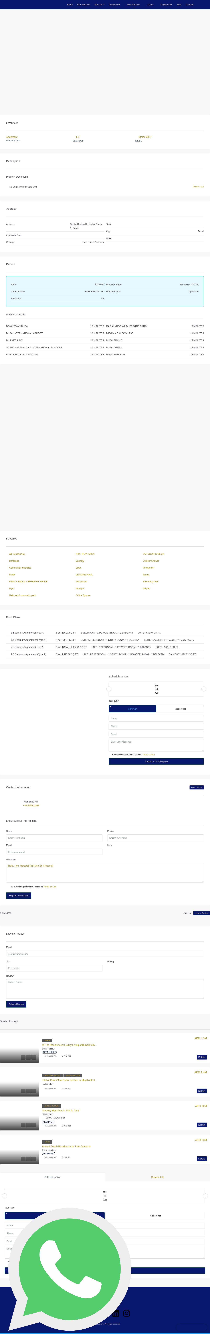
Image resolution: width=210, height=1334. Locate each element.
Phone (110, 831)
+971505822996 (31, 805)
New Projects (133, 4)
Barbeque (14, 560)
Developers (114, 4)
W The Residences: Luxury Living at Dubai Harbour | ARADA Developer (81, 1045)
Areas (150, 4)
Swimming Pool (150, 581)
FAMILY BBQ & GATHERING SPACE (28, 581)
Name (9, 831)
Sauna (146, 574)
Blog (179, 4)
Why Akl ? (99, 4)
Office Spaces (83, 595)
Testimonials (166, 4)
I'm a (109, 845)
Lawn (78, 567)
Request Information (19, 895)
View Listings (196, 787)
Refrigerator (148, 567)
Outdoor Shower (151, 560)
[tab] (52, 1177)
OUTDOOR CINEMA (153, 554)
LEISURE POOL (84, 574)
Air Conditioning (17, 554)
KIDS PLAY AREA (85, 554)
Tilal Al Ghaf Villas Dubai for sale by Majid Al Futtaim (70, 1080)
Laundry (80, 560)
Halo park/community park (22, 595)
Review (10, 976)
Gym (11, 588)
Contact (189, 4)
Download (198, 187)
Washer (146, 588)
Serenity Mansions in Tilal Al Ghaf (60, 1110)
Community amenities (20, 567)
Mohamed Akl (50, 1056)
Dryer (12, 574)
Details (201, 1057)
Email (9, 845)
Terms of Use (149, 754)
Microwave (81, 581)
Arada (47, 1040)
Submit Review (16, 1004)
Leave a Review (201, 913)
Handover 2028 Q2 (53, 1075)
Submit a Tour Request (156, 761)
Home (70, 4)
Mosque (80, 588)
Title (8, 961)
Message (11, 859)
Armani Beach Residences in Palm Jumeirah (66, 1146)
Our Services (83, 4)
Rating (110, 961)
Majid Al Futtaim (73, 1075)
